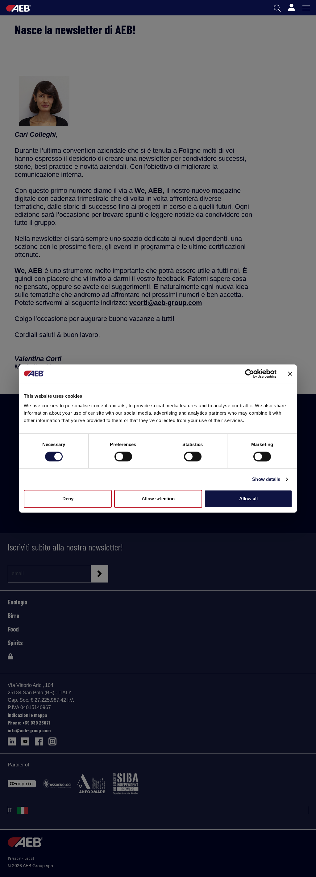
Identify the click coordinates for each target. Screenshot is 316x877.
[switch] (123, 456)
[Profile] (291, 8)
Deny (67, 498)
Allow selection (158, 498)
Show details (266, 479)
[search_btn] (277, 7)
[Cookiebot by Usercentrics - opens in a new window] (249, 373)
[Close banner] (290, 374)
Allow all (248, 498)
